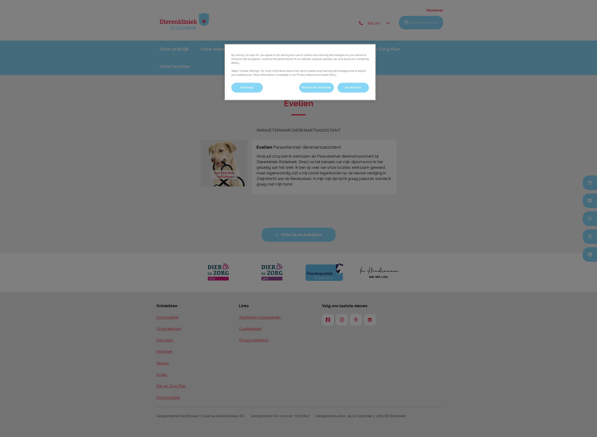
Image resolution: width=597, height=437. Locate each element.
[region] (300, 72)
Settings (247, 87)
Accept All (353, 87)
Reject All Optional (316, 87)
